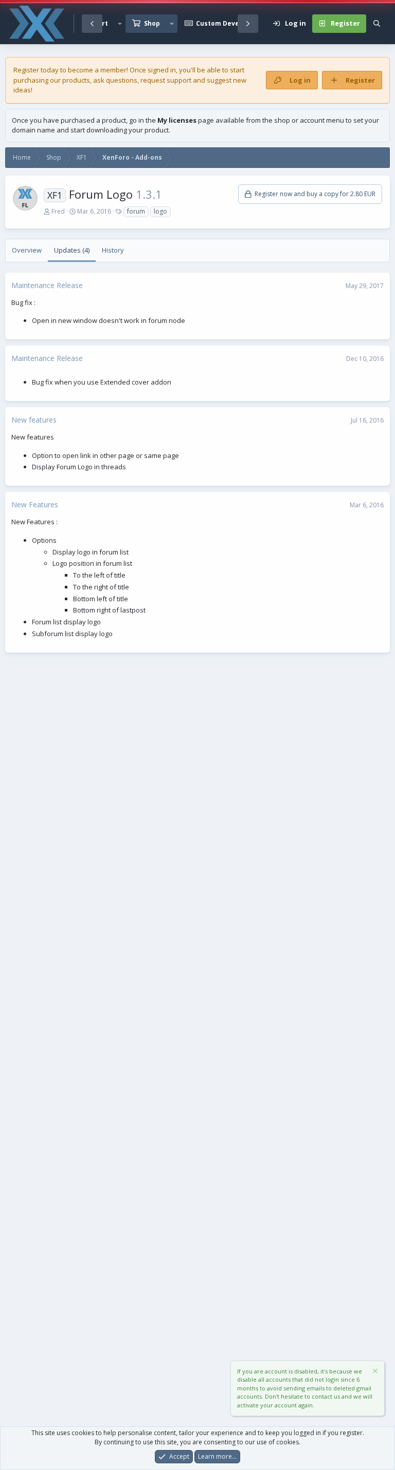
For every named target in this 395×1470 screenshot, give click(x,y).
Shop (152, 23)
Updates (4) (71, 250)
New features (34, 420)
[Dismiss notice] (374, 1372)
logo (160, 211)
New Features (34, 504)
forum (136, 211)
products (76, 80)
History (113, 250)
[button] (119, 23)
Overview (27, 250)
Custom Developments (233, 23)
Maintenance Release (47, 285)
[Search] (376, 23)
